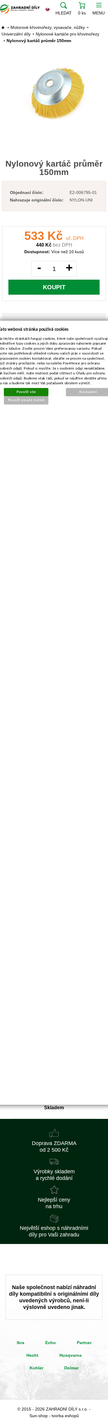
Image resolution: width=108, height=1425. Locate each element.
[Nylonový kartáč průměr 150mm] (54, 93)
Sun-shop (38, 1415)
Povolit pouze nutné (26, 399)
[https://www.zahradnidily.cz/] (20, 9)
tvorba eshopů (65, 1415)
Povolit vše (26, 391)
